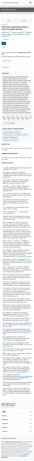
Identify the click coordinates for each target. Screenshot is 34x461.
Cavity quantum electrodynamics (12, 132)
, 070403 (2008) (21, 285)
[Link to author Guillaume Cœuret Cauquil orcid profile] (11, 34)
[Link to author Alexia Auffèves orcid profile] (23, 34)
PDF (4, 43)
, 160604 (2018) (17, 238)
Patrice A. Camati (17, 32)
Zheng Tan (5, 32)
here (18, 451)
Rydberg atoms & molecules (11, 140)
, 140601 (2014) (17, 295)
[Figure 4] (18, 117)
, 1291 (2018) (24, 256)
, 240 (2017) (9, 213)
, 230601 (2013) (12, 309)
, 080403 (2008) (16, 340)
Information (24, 20)
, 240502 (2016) (12, 247)
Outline (9, 20)
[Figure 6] (27, 117)
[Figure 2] (9, 117)
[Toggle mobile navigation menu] (30, 2)
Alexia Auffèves (18, 34)
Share (4, 47)
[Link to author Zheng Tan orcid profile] (8, 32)
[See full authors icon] (8, 39)
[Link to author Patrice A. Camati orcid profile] (23, 32)
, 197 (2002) (21, 320)
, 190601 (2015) (22, 227)
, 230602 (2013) (19, 315)
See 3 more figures (9, 123)
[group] (17, 121)
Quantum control (8, 134)
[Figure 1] (4, 117)
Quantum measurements (21, 134)
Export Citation (7, 60)
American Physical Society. (13, 442)
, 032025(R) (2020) (13, 271)
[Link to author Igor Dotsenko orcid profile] (8, 36)
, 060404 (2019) (19, 372)
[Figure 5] (23, 117)
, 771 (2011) (17, 183)
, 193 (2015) (9, 279)
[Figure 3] (14, 117)
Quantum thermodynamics (10, 137)
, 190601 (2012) (18, 302)
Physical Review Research (8, 9)
